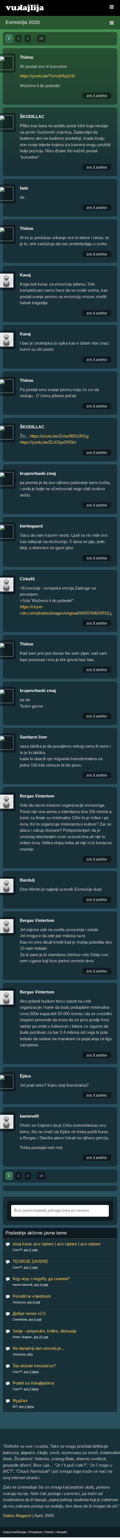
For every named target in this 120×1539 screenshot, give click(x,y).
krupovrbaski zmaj (38, 473)
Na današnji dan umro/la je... (38, 1348)
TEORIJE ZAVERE (30, 1261)
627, (23, 1406)
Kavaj (25, 275)
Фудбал (20, 1400)
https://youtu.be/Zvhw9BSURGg (59, 436)
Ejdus (25, 1076)
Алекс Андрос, (30, 1337)
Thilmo (26, 57)
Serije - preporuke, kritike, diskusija (44, 1331)
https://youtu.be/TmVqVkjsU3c (48, 75)
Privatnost (35, 1532)
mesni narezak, (30, 1284)
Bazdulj (27, 880)
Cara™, (25, 1249)
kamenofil (29, 1116)
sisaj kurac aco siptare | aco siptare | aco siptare (56, 1243)
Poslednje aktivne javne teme (36, 1233)
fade (24, 188)
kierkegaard (31, 526)
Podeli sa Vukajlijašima (33, 1383)
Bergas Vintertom (37, 796)
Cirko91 (27, 578)
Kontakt (62, 1532)
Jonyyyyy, (26, 1302)
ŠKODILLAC (32, 116)
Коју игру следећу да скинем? (41, 1278)
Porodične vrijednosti (32, 1296)
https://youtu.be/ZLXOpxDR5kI (48, 442)
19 (41, 38)
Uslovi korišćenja (14, 1532)
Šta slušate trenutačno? (34, 1365)
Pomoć (49, 1532)
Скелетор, (27, 1319)
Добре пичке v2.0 (29, 1313)
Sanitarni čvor (33, 737)
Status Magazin (17, 1515)
